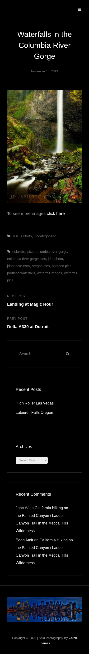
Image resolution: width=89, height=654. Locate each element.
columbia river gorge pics (26, 259)
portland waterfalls (21, 273)
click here (55, 213)
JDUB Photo (22, 236)
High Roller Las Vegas (35, 403)
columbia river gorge (51, 252)
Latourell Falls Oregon (34, 412)
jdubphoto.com (18, 266)
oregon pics (41, 266)
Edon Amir (24, 540)
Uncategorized (45, 236)
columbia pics (23, 252)
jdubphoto (55, 259)
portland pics (61, 266)
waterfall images (49, 273)
